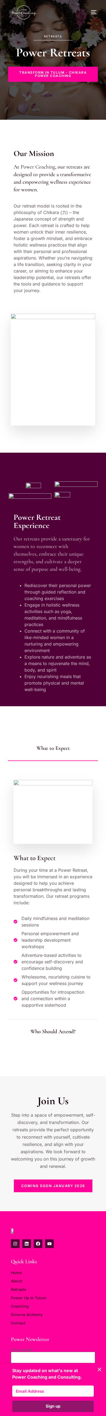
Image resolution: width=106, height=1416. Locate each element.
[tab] (53, 748)
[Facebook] (38, 1243)
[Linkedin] (26, 1243)
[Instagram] (15, 1243)
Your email (22, 1349)
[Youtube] (49, 1243)
